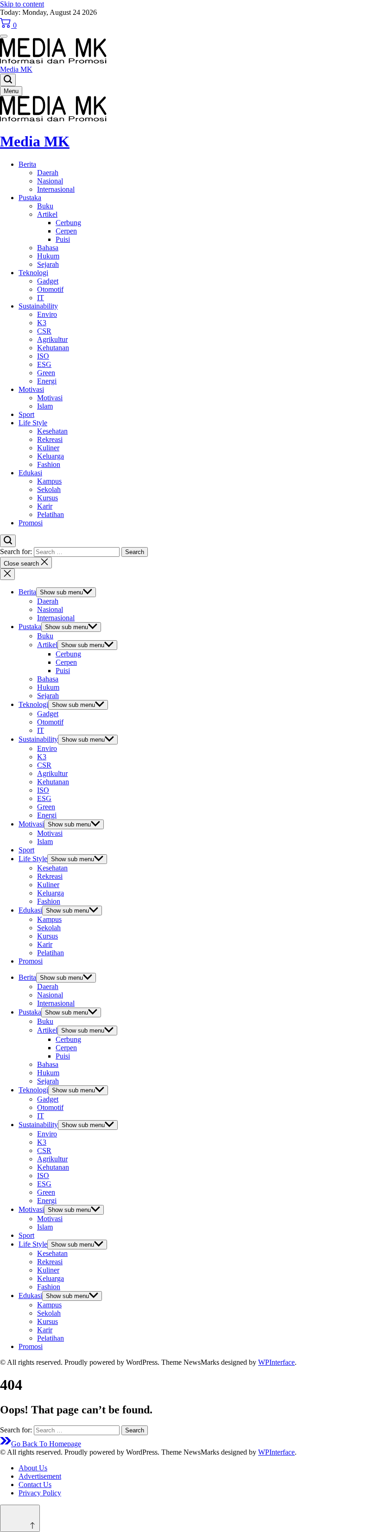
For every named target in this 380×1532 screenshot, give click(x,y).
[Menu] (3, 36)
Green (46, 373)
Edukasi (30, 473)
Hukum (48, 256)
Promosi (31, 523)
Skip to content (22, 4)
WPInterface (276, 1362)
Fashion (48, 464)
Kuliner (48, 448)
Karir (44, 506)
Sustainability (38, 306)
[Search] (8, 80)
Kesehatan (52, 431)
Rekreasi (50, 439)
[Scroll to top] (20, 1518)
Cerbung (68, 223)
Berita (27, 164)
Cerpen (66, 231)
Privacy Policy (40, 1493)
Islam (45, 406)
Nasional (50, 181)
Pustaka (30, 198)
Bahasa (47, 248)
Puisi (63, 239)
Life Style (33, 423)
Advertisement (40, 1476)
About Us (33, 1468)
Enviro (47, 314)
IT (40, 298)
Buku (45, 206)
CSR (44, 331)
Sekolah (49, 489)
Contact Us (35, 1484)
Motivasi (31, 389)
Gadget (47, 281)
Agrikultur (52, 339)
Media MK (16, 69)
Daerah (47, 173)
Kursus (47, 498)
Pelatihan (50, 514)
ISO (43, 356)
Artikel (47, 214)
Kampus (49, 481)
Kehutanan (53, 348)
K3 (41, 323)
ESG (44, 364)
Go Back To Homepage (46, 1444)
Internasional (56, 189)
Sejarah (48, 264)
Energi (47, 381)
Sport (26, 414)
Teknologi (33, 273)
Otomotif (50, 289)
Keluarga (50, 456)
